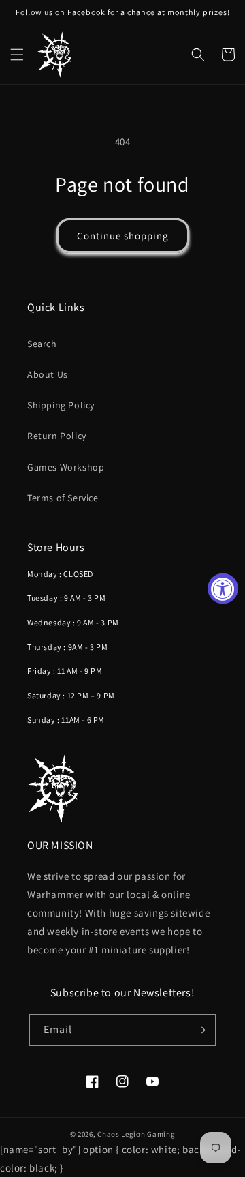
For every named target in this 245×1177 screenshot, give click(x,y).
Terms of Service (63, 498)
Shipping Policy (61, 405)
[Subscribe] (200, 1030)
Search (42, 344)
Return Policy (56, 436)
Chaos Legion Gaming (136, 1134)
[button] (17, 55)
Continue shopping (123, 235)
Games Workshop (65, 467)
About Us (47, 374)
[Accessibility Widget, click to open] (223, 588)
